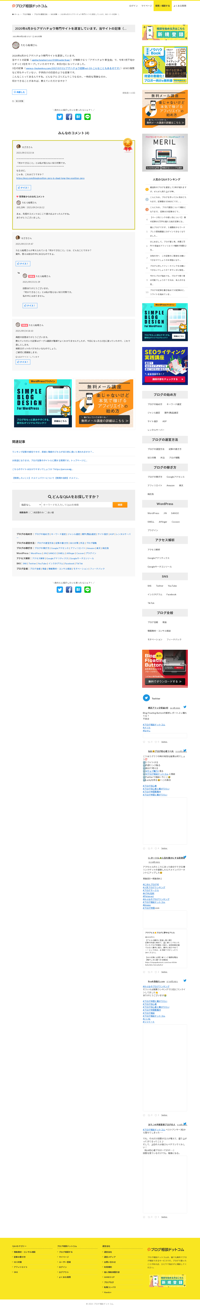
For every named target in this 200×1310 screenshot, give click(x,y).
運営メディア (110, 1257)
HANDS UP (109, 1277)
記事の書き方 (61, 543)
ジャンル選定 (74, 534)
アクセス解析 (38, 558)
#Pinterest (148, 896)
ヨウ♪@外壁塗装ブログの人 (161, 1124)
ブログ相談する (66, 1252)
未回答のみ (38, 512)
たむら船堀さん (29, 45)
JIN (45, 553)
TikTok (79, 563)
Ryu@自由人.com (156, 981)
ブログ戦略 (91, 543)
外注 (82, 543)
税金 (44, 568)
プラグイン (91, 553)
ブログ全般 (35, 568)
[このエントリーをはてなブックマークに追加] (78, 119)
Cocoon (80, 553)
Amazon (91, 548)
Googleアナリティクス (57, 558)
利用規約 (108, 1267)
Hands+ (107, 1292)
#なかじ (147, 730)
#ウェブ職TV (152, 771)
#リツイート (149, 1022)
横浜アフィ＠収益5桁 (158, 708)
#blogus (147, 905)
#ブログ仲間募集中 (152, 791)
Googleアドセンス (60, 548)
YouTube (42, 563)
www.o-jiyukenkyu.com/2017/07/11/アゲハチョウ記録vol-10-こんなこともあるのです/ (73, 68)
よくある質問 (65, 1277)
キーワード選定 (58, 534)
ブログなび (109, 1282)
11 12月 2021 (181, 751)
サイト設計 (103, 534)
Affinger (71, 553)
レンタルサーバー (156, 430)
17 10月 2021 (172, 981)
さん (29, 202)
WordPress (36, 553)
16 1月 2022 (175, 708)
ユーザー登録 (65, 1262)
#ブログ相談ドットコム (154, 724)
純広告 (105, 548)
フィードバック (97, 568)
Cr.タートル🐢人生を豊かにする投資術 (166, 858)
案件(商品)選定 (89, 534)
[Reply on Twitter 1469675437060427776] (144, 849)
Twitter (32, 563)
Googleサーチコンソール (82, 558)
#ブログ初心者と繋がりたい (156, 789)
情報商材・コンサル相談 (60, 568)
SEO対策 (38, 36)
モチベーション (80, 568)
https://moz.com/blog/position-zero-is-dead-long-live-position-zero (50, 178)
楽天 (98, 548)
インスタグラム (55, 563)
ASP (112, 534)
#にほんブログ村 (151, 884)
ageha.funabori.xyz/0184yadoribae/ (51, 59)
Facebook (69, 563)
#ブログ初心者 (150, 786)
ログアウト (64, 1272)
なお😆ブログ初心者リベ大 (161, 751)
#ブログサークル (151, 890)
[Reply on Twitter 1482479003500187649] (144, 742)
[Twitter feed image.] (165, 735)
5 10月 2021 (182, 1125)
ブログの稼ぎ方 (42, 548)
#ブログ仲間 (149, 908)
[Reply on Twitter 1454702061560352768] (144, 972)
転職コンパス (110, 1287)
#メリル (147, 727)
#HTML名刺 (148, 893)
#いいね (147, 1019)
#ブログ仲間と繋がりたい (155, 795)
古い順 (50, 512)
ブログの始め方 (42, 534)
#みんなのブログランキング (156, 899)
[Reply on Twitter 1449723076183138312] (144, 1115)
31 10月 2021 (154, 862)
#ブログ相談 (149, 1013)
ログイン (63, 1267)
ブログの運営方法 (45, 543)
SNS (25, 563)
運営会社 (108, 1252)
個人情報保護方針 (112, 1272)
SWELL (61, 553)
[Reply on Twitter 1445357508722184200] (144, 1217)
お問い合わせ (110, 1262)
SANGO (52, 553)
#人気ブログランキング (154, 887)
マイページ (64, 1257)
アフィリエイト (78, 548)
